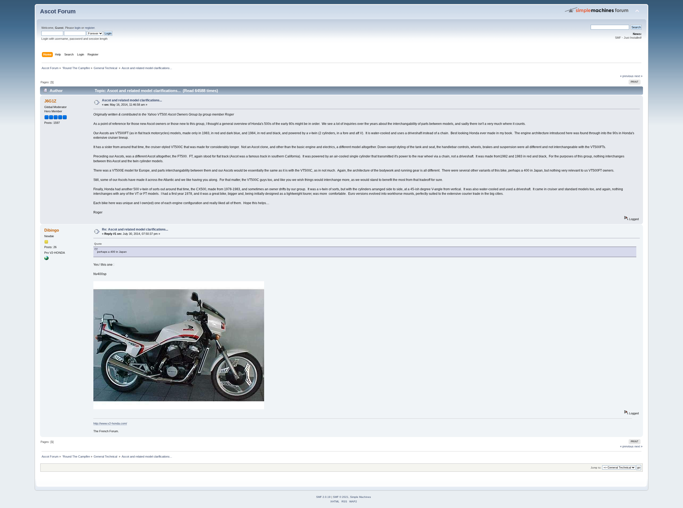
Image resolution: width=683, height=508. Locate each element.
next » (638, 76)
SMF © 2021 (340, 496)
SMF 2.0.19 (323, 496)
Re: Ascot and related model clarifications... (135, 229)
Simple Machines (360, 496)
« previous (627, 76)
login (78, 27)
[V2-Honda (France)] (46, 259)
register (89, 27)
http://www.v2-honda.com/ (110, 423)
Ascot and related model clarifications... (132, 100)
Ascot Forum (58, 11)
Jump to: (596, 467)
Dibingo (51, 230)
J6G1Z (50, 101)
